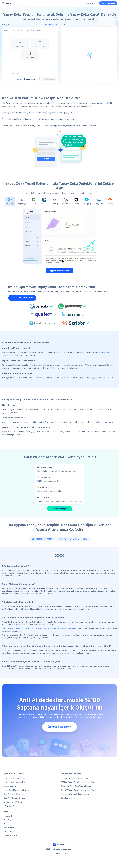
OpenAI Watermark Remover (15, 798)
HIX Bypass (10, 3)
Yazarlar (7, 824)
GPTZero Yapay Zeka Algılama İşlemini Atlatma (78, 782)
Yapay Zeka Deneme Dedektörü (73, 539)
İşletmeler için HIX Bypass (13, 802)
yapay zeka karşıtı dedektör (14, 782)
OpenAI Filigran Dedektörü (14, 794)
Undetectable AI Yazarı (42, 539)
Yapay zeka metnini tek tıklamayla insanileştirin (57, 471)
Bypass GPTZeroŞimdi (59, 271)
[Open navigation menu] (3, 3)
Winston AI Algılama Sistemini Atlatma (75, 794)
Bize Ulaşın (8, 820)
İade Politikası (9, 828)
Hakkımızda (8, 816)
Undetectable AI (10, 786)
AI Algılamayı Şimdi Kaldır (22, 298)
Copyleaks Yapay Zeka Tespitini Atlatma (76, 786)
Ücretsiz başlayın (59, 509)
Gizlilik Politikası (10, 832)
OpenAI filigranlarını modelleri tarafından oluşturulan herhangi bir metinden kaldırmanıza (40, 628)
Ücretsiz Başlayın (108, 3)
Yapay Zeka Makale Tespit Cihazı (16, 790)
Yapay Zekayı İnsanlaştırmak (14, 778)
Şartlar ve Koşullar (10, 836)
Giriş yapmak (90, 3)
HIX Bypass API (9, 806)
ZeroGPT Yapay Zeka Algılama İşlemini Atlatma (78, 790)
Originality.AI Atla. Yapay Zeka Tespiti (75, 778)
